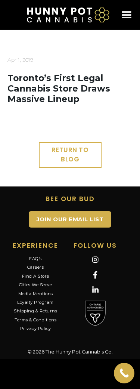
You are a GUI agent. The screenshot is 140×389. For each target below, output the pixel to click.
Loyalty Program (35, 302)
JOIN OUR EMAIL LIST (70, 219)
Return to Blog (70, 154)
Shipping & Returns (35, 311)
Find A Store (35, 276)
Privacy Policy (35, 328)
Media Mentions (35, 293)
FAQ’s (35, 258)
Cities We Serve (35, 284)
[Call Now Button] (124, 373)
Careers (35, 267)
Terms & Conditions (35, 319)
